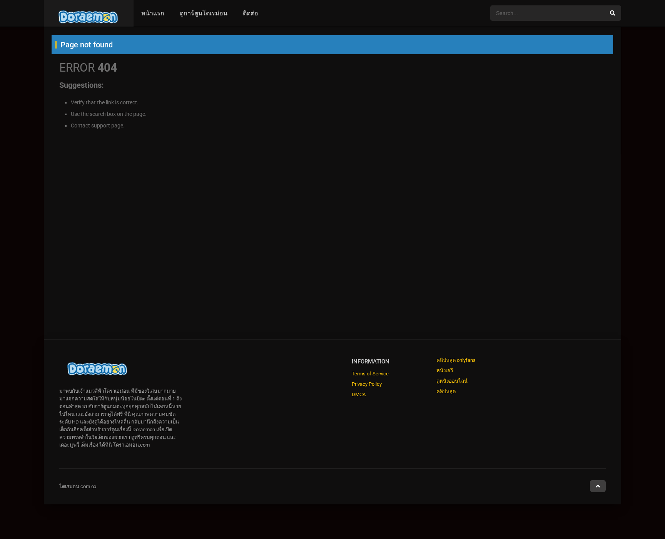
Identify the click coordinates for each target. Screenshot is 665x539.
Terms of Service (370, 374)
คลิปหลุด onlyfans (456, 360)
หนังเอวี (444, 370)
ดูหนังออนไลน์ (452, 381)
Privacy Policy (367, 384)
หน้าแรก (152, 13)
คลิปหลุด (446, 391)
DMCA (359, 394)
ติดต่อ (250, 13)
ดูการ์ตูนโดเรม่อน (203, 13)
